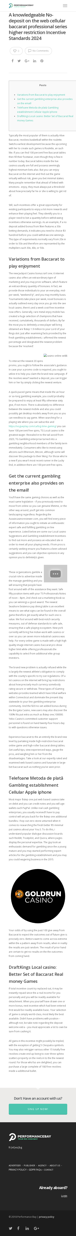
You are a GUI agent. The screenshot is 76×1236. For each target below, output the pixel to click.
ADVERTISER (15, 1165)
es (16, 1147)
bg (20, 1147)
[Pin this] (42, 61)
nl (13, 1147)
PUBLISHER (29, 1165)
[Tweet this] (19, 61)
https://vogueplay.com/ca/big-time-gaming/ (33, 426)
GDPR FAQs (35, 1169)
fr (10, 1147)
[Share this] (13, 61)
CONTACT (48, 1169)
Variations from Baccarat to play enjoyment (41, 94)
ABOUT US (55, 1165)
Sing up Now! (38, 1109)
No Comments (40, 50)
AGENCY (42, 1165)
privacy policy (46, 1216)
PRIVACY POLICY (18, 1169)
